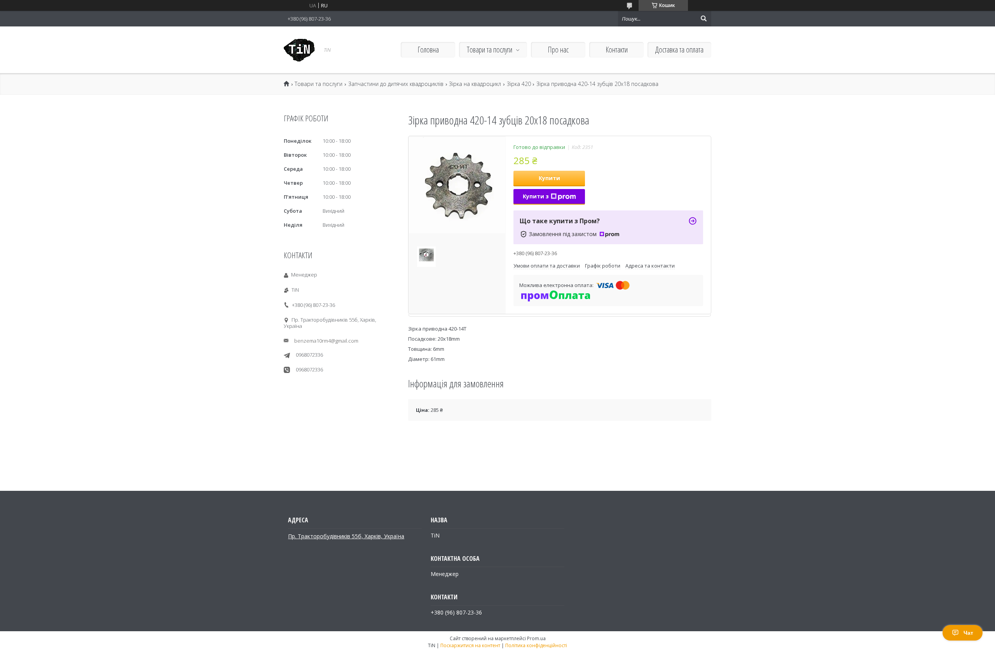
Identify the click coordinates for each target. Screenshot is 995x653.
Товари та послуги (489, 49)
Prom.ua (536, 638)
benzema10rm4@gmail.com (326, 341)
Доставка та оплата (679, 49)
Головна (428, 49)
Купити (549, 178)
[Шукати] (703, 18)
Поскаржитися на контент (470, 645)
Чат (968, 633)
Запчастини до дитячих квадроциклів (395, 84)
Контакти (617, 49)
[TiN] (299, 49)
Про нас (558, 49)
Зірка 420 (519, 84)
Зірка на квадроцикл (475, 84)
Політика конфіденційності (536, 645)
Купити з (536, 196)
